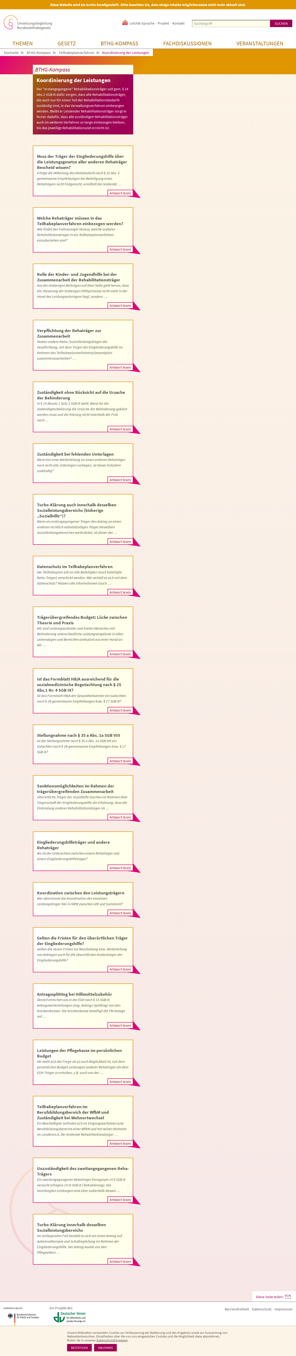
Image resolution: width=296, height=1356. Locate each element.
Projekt (163, 23)
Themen (22, 43)
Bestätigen (79, 1348)
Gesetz (67, 43)
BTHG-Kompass (119, 43)
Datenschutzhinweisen (112, 1340)
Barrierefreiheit (237, 1309)
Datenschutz (261, 1309)
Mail (288, 1297)
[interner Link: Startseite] (28, 23)
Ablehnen (105, 1348)
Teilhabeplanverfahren (76, 52)
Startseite (11, 52)
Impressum (283, 1309)
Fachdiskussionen (187, 43)
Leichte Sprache (142, 23)
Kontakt (178, 23)
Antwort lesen (120, 193)
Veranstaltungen (260, 43)
